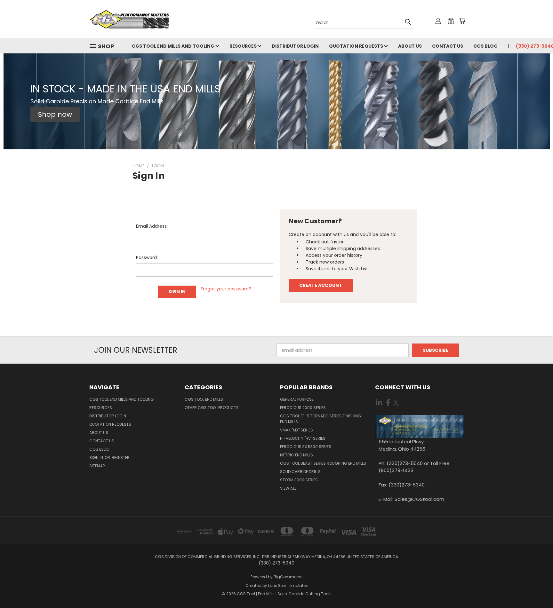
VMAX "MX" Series (296, 430)
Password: (147, 257)
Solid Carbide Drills (300, 471)
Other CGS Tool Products (212, 407)
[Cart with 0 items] (462, 21)
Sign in (96, 457)
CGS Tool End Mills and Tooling (173, 46)
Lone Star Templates (288, 585)
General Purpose (297, 399)
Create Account (320, 285)
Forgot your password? (226, 289)
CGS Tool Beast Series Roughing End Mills (323, 463)
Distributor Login (295, 46)
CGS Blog (485, 46)
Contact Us (447, 46)
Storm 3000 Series (299, 480)
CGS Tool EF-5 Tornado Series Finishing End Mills (320, 418)
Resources (243, 46)
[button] (55, 114)
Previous (536, 588)
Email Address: (152, 226)
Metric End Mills (296, 455)
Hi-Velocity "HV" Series (302, 438)
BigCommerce (288, 577)
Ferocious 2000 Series (303, 407)
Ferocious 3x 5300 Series (305, 446)
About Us (410, 46)
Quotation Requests (356, 46)
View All (288, 488)
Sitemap (97, 466)
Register (121, 457)
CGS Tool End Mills (204, 399)
